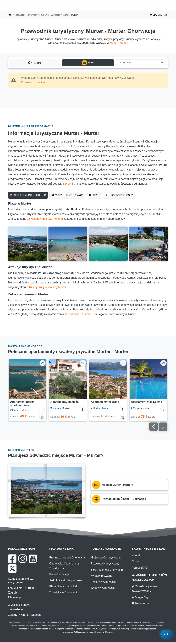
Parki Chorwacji (59, 574)
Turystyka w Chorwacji (63, 592)
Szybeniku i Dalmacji (80, 314)
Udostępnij (159, 15)
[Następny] (42, 379)
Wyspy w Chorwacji (103, 587)
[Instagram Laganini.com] (22, 558)
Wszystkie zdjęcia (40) (69, 195)
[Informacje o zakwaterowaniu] (42, 411)
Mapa (90, 62)
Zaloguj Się (141, 597)
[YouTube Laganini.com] (33, 558)
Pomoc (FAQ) (140, 567)
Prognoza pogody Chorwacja (67, 557)
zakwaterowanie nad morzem (45, 218)
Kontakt (136, 555)
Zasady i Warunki (18, 614)
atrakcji (35, 63)
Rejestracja (142, 603)
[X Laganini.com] (12, 568)
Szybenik (68, 183)
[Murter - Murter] (27, 244)
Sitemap (36, 614)
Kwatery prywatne (101, 575)
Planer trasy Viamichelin (64, 586)
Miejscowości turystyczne (106, 557)
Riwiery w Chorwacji (103, 581)
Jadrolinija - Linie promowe (65, 580)
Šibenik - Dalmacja (50, 15)
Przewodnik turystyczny (26, 15)
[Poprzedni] (13, 379)
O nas (135, 561)
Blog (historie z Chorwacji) (107, 569)
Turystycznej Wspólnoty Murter (47, 287)
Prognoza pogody (121, 195)
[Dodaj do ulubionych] (43, 363)
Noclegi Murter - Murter (29, 195)
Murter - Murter (118, 42)
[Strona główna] (10, 15)
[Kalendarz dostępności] (42, 417)
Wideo (96, 195)
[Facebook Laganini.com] (12, 558)
